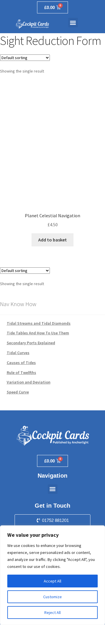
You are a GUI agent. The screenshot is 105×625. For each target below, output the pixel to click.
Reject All (52, 612)
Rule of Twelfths (21, 372)
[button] (73, 22)
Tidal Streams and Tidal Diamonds (39, 323)
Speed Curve (18, 392)
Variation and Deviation (28, 382)
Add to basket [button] (52, 240)
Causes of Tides (21, 362)
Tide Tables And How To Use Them (38, 333)
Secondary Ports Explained (31, 342)
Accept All (52, 581)
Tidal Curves (18, 352)
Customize (52, 596)
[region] (52, 575)
